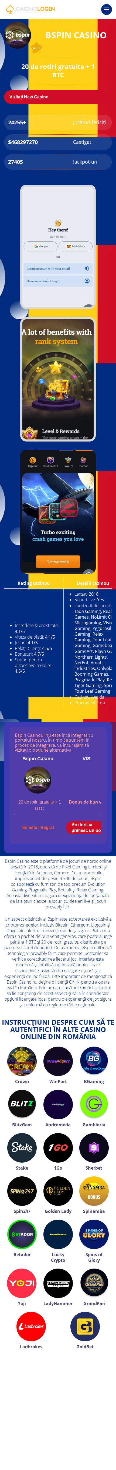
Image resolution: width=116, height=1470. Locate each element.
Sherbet (94, 1168)
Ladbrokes (31, 1347)
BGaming (94, 1081)
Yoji (22, 1303)
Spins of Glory (94, 1257)
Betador (22, 1254)
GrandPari (94, 1303)
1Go (58, 1168)
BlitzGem (22, 1125)
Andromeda (58, 1125)
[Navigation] (106, 9)
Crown (22, 1081)
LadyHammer (58, 1303)
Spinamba (94, 1211)
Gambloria (94, 1125)
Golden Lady (58, 1211)
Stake (22, 1168)
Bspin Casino (37, 758)
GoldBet (85, 1347)
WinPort (58, 1081)
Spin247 (22, 1211)
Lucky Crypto (58, 1257)
